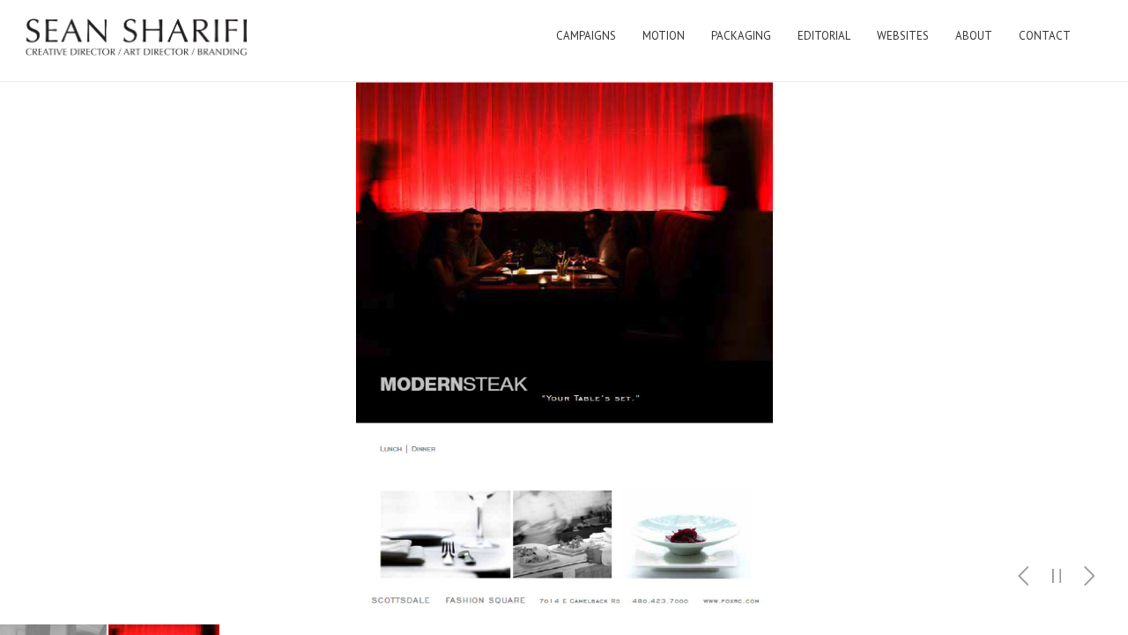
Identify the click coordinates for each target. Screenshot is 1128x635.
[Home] (137, 41)
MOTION (663, 35)
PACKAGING (741, 35)
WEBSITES (903, 35)
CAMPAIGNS (586, 35)
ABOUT (973, 35)
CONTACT (1045, 35)
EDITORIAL (824, 35)
